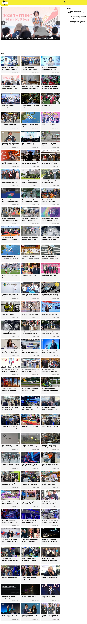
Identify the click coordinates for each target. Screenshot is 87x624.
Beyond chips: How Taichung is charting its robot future (77, 17)
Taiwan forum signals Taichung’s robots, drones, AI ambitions (76, 12)
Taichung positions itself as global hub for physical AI (76, 22)
